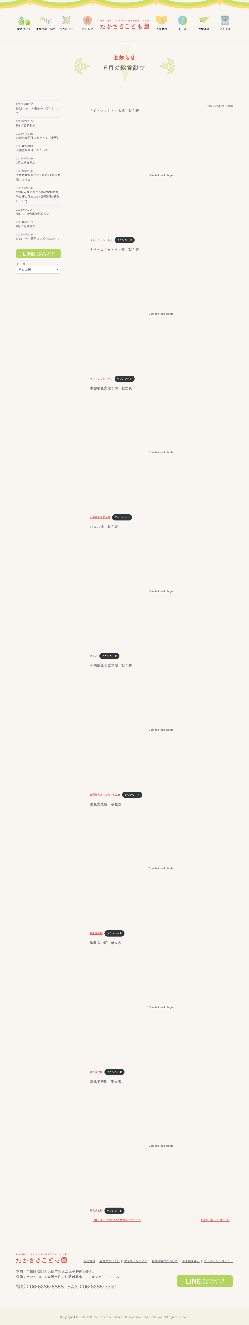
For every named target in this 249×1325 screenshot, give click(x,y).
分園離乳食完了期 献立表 (105, 794)
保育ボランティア (135, 1261)
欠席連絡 (203, 29)
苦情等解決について (165, 1261)
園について (24, 29)
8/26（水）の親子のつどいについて (38, 111)
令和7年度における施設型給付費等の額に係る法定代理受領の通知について (38, 197)
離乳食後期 (96, 933)
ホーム (124, 24)
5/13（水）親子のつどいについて (38, 238)
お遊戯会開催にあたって (32, 150)
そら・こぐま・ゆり (101, 378)
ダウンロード (124, 240)
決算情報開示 (191, 1261)
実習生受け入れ (109, 1261)
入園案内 (161, 29)
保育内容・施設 (45, 29)
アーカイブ (24, 263)
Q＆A (182, 29)
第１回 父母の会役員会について (117, 1220)
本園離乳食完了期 (100, 517)
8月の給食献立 (25, 125)
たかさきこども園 (41, 1258)
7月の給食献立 (25, 162)
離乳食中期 (96, 1072)
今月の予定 (66, 29)
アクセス (224, 29)
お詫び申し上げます (215, 1220)
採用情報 (89, 1261)
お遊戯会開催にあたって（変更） (38, 137)
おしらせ (87, 29)
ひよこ (93, 656)
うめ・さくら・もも (101, 240)
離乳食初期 (96, 1211)
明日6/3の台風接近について (34, 213)
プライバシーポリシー (218, 1261)
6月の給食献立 (25, 226)
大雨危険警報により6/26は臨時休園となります (38, 177)
